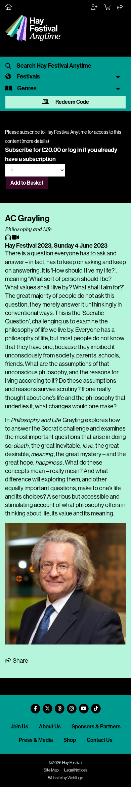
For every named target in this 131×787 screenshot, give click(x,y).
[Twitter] (47, 706)
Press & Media (36, 740)
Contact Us (100, 740)
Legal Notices (75, 770)
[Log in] (94, 7)
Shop (69, 740)
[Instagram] (72, 706)
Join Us (19, 726)
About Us (50, 726)
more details (35, 141)
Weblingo (75, 778)
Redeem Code (71, 102)
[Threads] (59, 706)
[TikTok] (96, 706)
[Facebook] (35, 706)
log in (75, 150)
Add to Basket (26, 183)
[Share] (120, 7)
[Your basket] (108, 7)
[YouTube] (84, 706)
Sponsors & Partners (96, 726)
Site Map (51, 770)
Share (20, 660)
